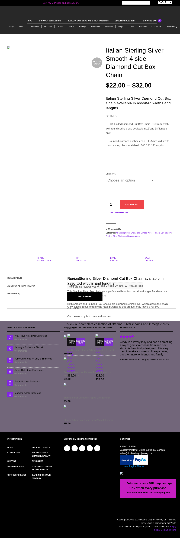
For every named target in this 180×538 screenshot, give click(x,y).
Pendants (109, 26)
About (20, 26)
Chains (60, 26)
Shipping (12, 461)
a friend (114, 259)
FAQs (11, 26)
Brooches (48, 26)
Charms (71, 26)
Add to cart (132, 205)
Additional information (21, 286)
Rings (120, 26)
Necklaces (95, 26)
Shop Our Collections (50, 21)
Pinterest (74, 448)
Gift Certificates (16, 475)
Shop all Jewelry (42, 447)
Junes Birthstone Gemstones (29, 370)
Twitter (89, 448)
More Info (72, 342)
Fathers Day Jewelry (162, 233)
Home (29, 21)
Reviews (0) (13, 293)
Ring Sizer (37, 461)
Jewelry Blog (171, 26)
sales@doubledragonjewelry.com (136, 453)
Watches (143, 26)
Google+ (97, 448)
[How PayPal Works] (134, 459)
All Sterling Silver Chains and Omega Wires (134, 233)
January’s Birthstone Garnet (28, 347)
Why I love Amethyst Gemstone (30, 336)
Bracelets (35, 26)
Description (14, 278)
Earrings (82, 26)
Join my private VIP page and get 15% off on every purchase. (149, 488)
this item (81, 259)
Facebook (67, 448)
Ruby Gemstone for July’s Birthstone (33, 358)
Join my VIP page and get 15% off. (60, 3)
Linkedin (82, 448)
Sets (132, 26)
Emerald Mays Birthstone (27, 381)
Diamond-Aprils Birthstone (27, 393)
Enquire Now (80, 342)
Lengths (111, 174)
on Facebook (44, 259)
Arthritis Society (17, 466)
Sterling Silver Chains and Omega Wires (123, 236)
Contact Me (156, 26)
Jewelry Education (124, 21)
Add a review (85, 297)
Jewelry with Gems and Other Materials (88, 21)
